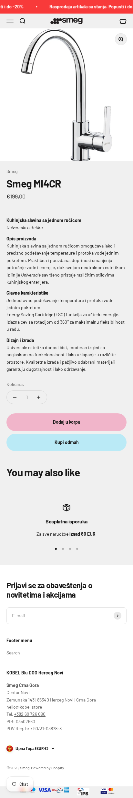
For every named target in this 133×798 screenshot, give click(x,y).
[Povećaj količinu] (39, 397)
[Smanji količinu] (15, 397)
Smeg (11, 171)
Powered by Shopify (47, 767)
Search (13, 652)
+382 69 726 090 (30, 714)
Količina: (15, 384)
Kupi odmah (67, 442)
